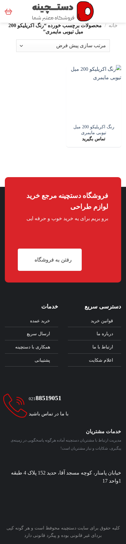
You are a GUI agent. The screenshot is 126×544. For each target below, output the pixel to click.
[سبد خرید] (8, 11)
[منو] (117, 11)
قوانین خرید (102, 320)
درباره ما (105, 333)
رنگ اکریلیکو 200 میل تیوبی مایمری (93, 129)
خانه (113, 25)
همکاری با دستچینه (32, 346)
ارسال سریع (38, 333)
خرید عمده (40, 320)
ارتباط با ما (102, 346)
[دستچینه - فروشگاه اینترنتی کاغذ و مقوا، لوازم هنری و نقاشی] (63, 11)
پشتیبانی (42, 360)
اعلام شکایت (101, 360)
